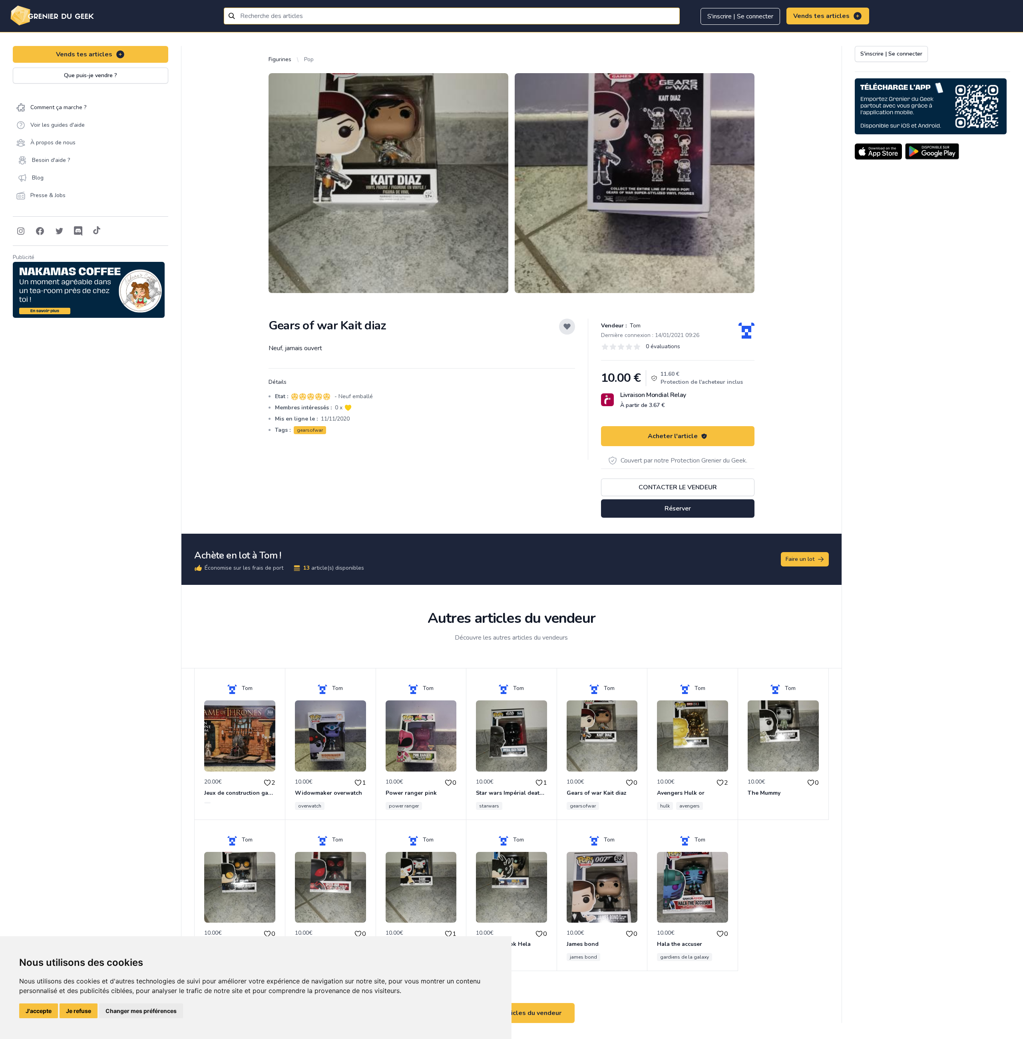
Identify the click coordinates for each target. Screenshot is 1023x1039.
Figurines (280, 59)
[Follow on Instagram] (20, 231)
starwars (489, 806)
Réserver (678, 508)
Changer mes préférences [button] (141, 1010)
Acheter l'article (673, 436)
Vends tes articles (821, 16)
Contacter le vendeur (678, 487)
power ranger (404, 806)
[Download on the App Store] (878, 152)
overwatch (309, 806)
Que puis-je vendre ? (90, 75)
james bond (583, 957)
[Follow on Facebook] (40, 231)
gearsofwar (310, 430)
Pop (309, 59)
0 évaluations (663, 346)
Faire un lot (800, 559)
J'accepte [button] (39, 1010)
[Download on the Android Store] (932, 151)
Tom (634, 325)
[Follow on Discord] (78, 231)
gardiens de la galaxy (684, 957)
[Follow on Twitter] (59, 231)
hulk (665, 806)
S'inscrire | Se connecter (740, 16)
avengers (689, 806)
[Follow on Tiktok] (96, 231)
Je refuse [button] (78, 1010)
